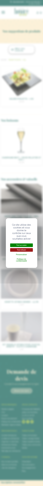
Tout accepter (21, 245)
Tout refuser (21, 250)
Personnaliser (21, 254)
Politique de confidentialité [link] (21, 260)
